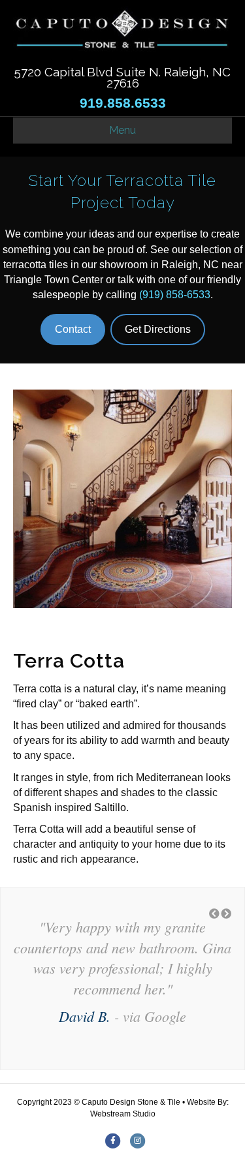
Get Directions (158, 329)
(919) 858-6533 (174, 294)
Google (165, 1016)
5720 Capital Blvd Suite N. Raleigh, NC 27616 (122, 77)
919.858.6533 (123, 103)
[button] (214, 913)
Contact (73, 329)
